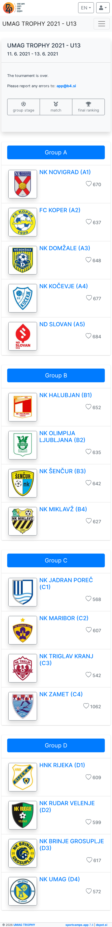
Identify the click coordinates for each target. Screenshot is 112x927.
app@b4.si (66, 86)
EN (87, 8)
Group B (56, 375)
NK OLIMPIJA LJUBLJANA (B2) (62, 436)
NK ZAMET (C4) (61, 694)
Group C (56, 560)
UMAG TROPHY (24, 924)
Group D (56, 745)
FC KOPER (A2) (60, 210)
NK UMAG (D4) (59, 879)
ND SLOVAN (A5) (62, 324)
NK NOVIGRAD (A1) (65, 172)
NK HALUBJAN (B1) (65, 395)
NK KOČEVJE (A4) (63, 286)
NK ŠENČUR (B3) (62, 471)
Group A (56, 152)
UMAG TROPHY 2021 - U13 (39, 23)
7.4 (79, 924)
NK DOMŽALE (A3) (64, 248)
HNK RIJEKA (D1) (62, 765)
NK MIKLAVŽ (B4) (63, 509)
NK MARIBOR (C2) (64, 618)
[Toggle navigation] (102, 23)
